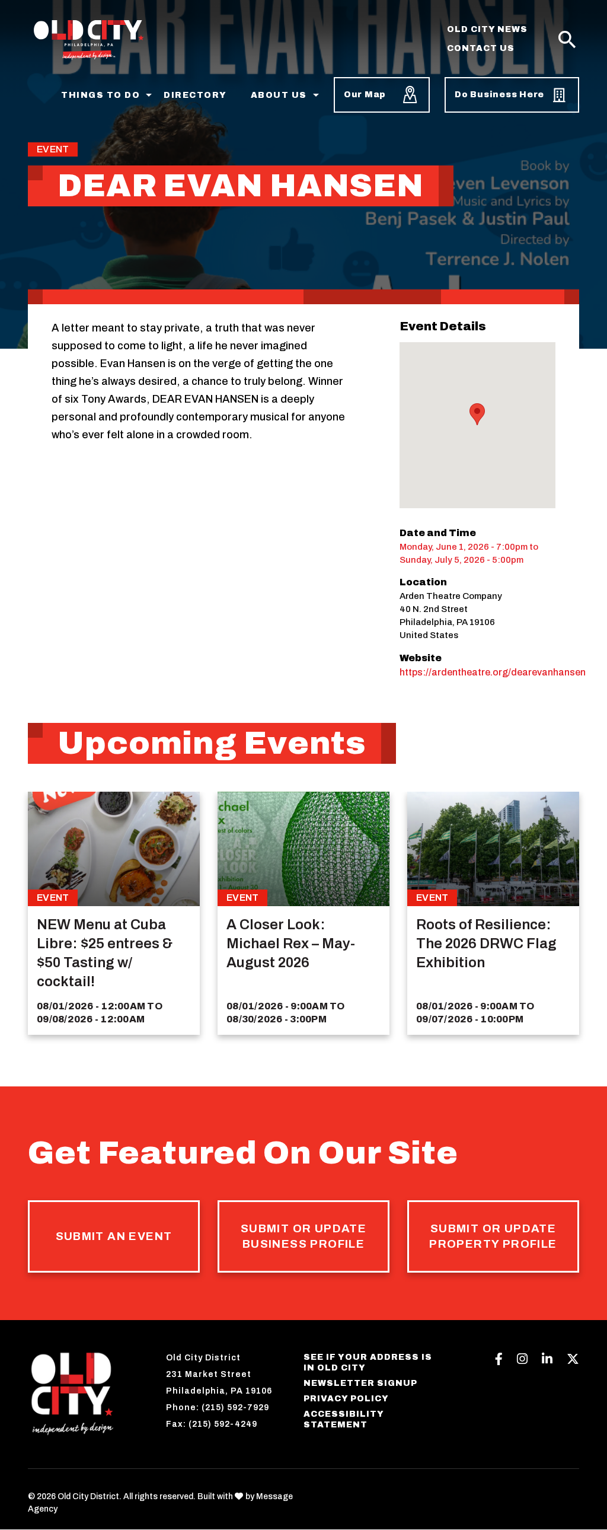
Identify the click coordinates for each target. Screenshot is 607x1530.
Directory (195, 95)
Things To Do (100, 95)
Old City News (487, 29)
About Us (279, 95)
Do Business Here (499, 94)
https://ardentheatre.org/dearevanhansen (493, 672)
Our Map (365, 94)
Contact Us (481, 48)
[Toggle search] (567, 40)
